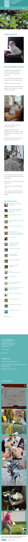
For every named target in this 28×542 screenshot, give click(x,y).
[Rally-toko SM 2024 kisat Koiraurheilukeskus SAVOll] (14, 396)
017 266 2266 (14, 3)
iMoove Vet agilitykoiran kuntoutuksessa (15, 283)
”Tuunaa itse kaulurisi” (14, 259)
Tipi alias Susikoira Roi (14, 248)
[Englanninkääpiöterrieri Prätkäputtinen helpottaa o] (14, 472)
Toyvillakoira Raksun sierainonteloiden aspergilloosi (14, 244)
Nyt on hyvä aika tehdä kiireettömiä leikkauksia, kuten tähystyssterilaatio (14, 365)
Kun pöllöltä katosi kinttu (15, 304)
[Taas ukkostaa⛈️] (14, 498)
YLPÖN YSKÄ (12, 276)
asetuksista (19, 537)
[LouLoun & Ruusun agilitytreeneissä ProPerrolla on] (14, 523)
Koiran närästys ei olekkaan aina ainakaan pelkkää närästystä (16, 210)
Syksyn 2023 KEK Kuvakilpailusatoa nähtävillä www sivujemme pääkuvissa (16, 233)
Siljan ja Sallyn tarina (14, 299)
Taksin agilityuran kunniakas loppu (16, 221)
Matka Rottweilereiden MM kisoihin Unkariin (16, 288)
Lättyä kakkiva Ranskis (14, 310)
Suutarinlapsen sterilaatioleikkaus (13, 255)
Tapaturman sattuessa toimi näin (9, 369)
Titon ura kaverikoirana (15, 293)
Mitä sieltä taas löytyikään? (16, 226)
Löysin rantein (12, 237)
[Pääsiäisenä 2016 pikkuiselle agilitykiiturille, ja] (14, 447)
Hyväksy (4, 539)
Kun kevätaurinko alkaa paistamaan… (10, 361)
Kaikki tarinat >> (8, 316)
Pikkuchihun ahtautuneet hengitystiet (15, 204)
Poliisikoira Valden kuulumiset (13, 266)
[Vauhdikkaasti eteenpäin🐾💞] (14, 421)
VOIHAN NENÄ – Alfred (15, 214)
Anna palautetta (5, 349)
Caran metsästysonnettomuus (15, 271)
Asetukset (9, 539)
